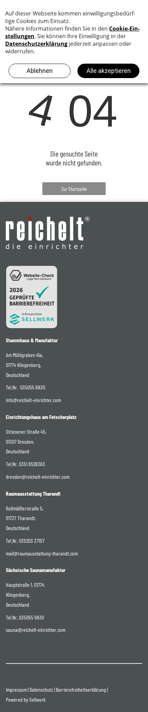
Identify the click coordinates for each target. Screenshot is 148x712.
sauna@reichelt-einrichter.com (35, 629)
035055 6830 (32, 387)
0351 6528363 (32, 464)
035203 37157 (31, 540)
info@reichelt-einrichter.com (33, 400)
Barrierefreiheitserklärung (81, 689)
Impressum (16, 689)
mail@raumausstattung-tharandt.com (42, 553)
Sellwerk (37, 699)
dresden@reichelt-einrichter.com (38, 476)
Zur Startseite (74, 188)
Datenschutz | (42, 689)
